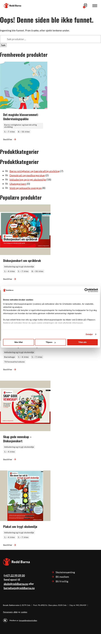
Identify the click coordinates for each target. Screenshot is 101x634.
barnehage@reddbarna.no (19, 588)
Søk (3, 45)
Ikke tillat (18, 342)
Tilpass (49, 342)
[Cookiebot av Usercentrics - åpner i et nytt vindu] (86, 290)
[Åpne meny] (95, 5)
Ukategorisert (17, 183)
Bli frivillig (62, 581)
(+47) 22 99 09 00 (14, 575)
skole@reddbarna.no (16, 583)
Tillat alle (82, 342)
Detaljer (89, 334)
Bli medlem (62, 576)
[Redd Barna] (12, 5)
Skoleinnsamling (65, 572)
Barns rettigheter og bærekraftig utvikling (34, 171)
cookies (24, 612)
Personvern (8, 612)
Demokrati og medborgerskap (27, 175)
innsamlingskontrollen (28, 620)
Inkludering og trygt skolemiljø (27, 179)
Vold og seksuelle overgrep (25, 187)
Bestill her (7, 139)
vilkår (15, 612)
